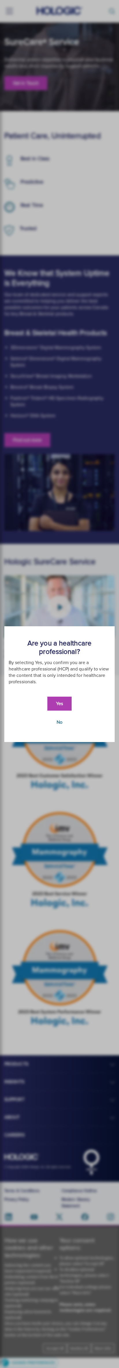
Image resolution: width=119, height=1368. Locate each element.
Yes (59, 704)
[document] (59, 684)
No (59, 722)
